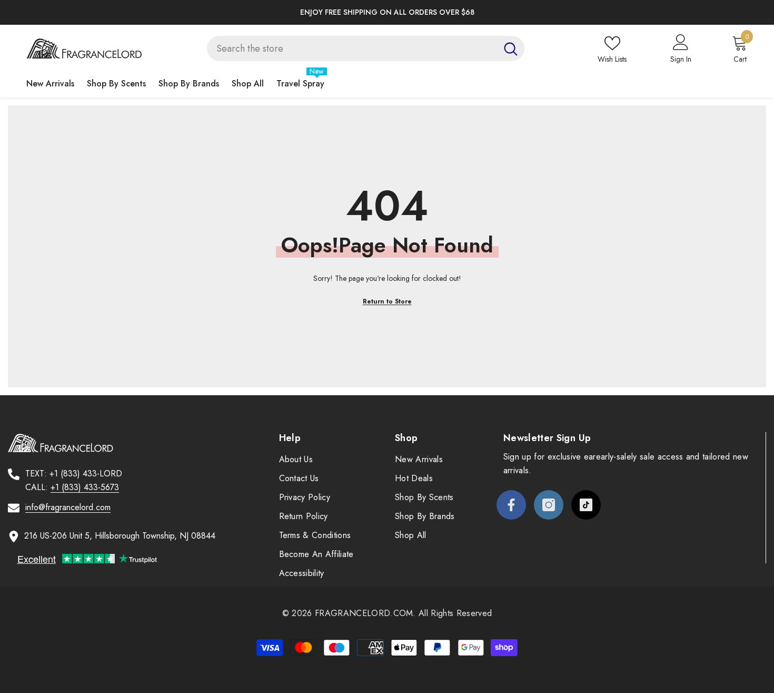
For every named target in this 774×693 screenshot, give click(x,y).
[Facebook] (511, 505)
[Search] (365, 48)
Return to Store (387, 301)
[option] (387, 12)
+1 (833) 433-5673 (85, 487)
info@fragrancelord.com (68, 507)
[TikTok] (586, 505)
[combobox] (352, 48)
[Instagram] (548, 505)
